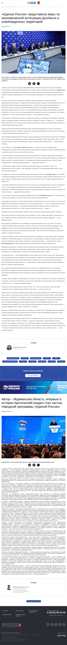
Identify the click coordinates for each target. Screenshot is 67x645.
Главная (3, 6)
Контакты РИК (6, 614)
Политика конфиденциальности (9, 637)
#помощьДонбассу (36, 358)
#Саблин (32, 361)
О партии (5, 610)
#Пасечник (61, 361)
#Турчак (23, 361)
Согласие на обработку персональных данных (12, 640)
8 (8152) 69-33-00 (56, 612)
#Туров (51, 361)
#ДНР (56, 358)
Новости (18, 6)
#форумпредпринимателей (10, 361)
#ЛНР (47, 358)
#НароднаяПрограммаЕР (33, 601)
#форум (24, 358)
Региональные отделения (33, 611)
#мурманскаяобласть (13, 358)
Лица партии (20, 610)
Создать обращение (33, 375)
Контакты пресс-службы (21, 615)
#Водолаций (42, 361)
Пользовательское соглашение (9, 636)
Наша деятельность (11, 6)
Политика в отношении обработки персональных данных (15, 639)
